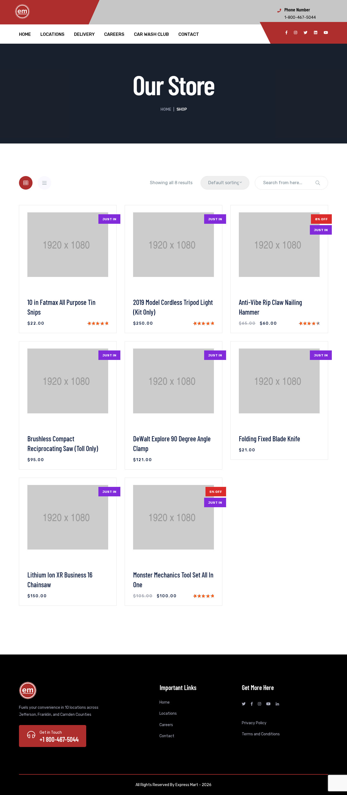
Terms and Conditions (261, 734)
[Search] (318, 183)
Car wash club (151, 34)
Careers (114, 34)
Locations (52, 34)
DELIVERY (84, 34)
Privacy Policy (254, 722)
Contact (188, 34)
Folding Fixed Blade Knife (269, 438)
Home (25, 34)
